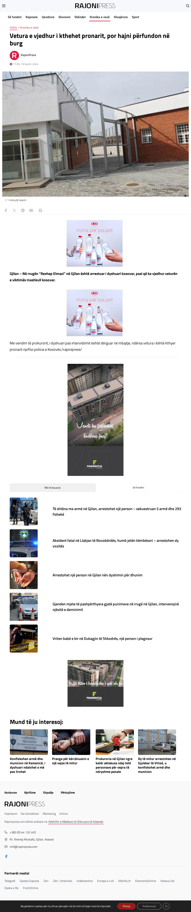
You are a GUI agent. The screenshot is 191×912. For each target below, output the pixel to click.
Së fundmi (14, 17)
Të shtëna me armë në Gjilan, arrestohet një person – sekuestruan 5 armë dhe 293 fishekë (117, 511)
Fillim (13, 27)
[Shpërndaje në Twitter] (14, 210)
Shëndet (80, 17)
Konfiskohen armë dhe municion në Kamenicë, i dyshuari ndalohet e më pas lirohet (27, 765)
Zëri (45, 881)
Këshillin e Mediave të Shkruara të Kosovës (75, 821)
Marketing (49, 813)
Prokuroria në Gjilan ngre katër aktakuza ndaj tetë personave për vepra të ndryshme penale (114, 765)
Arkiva (64, 813)
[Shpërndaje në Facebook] (6, 210)
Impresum (10, 813)
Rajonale (32, 17)
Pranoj (126, 906)
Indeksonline (85, 881)
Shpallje (48, 792)
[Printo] (39, 210)
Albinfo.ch (124, 881)
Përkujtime (68, 792)
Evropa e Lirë (105, 881)
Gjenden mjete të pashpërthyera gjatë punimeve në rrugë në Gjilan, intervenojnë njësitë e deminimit (116, 606)
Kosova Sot (168, 881)
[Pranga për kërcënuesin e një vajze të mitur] (71, 742)
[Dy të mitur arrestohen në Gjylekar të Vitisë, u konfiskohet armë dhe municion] (157, 742)
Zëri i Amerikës (62, 881)
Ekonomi (64, 17)
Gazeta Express (29, 881)
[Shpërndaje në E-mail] (31, 210)
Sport (135, 17)
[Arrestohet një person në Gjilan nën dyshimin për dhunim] (24, 575)
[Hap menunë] (3, 6)
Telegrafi (9, 881)
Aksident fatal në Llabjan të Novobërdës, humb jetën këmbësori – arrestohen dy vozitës (116, 543)
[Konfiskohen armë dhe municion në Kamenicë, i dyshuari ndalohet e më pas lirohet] (29, 742)
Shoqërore (121, 17)
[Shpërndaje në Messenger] (22, 210)
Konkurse (10, 792)
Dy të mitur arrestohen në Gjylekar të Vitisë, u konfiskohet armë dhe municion (157, 765)
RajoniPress (28, 55)
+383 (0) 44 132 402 (23, 832)
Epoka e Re (11, 888)
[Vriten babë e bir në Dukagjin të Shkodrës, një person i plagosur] (24, 639)
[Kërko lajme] (187, 5)
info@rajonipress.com (23, 846)
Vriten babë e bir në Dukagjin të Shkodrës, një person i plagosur (102, 638)
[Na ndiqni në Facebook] (6, 857)
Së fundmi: (138, 487)
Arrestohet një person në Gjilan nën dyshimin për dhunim (98, 575)
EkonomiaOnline (145, 881)
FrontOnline (30, 888)
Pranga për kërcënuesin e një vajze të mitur (70, 761)
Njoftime (30, 792)
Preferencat (149, 906)
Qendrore (48, 17)
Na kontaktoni (30, 813)
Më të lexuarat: (53, 488)
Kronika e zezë (100, 17)
